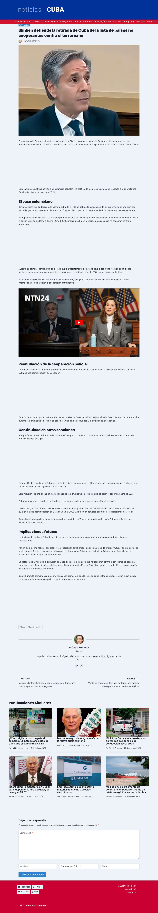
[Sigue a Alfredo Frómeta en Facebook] (77, 665)
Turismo (45, 21)
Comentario (26, 833)
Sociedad (87, 21)
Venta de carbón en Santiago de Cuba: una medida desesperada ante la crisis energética (113, 683)
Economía (56, 21)
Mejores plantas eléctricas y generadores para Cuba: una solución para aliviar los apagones (47, 683)
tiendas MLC (33, 21)
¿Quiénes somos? (127, 886)
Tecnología (99, 21)
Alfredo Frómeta (33, 41)
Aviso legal (130, 889)
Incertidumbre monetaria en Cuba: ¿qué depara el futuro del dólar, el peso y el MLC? (29, 789)
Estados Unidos (34, 627)
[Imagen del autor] (20, 41)
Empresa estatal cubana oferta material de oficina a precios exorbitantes (75, 789)
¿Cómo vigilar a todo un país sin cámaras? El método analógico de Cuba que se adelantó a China (29, 741)
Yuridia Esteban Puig (20, 748)
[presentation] (30, 722)
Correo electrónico (71, 866)
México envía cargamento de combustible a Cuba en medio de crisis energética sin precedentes (126, 789)
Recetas (151, 21)
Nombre (24, 866)
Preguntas (129, 21)
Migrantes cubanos (71, 21)
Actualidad (20, 21)
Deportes (140, 21)
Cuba (22, 627)
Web (104, 866)
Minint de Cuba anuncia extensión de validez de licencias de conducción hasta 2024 (126, 741)
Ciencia (110, 21)
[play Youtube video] (79, 322)
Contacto (131, 892)
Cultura (119, 21)
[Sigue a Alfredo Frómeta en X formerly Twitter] (81, 665)
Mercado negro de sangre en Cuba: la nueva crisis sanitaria (78, 739)
